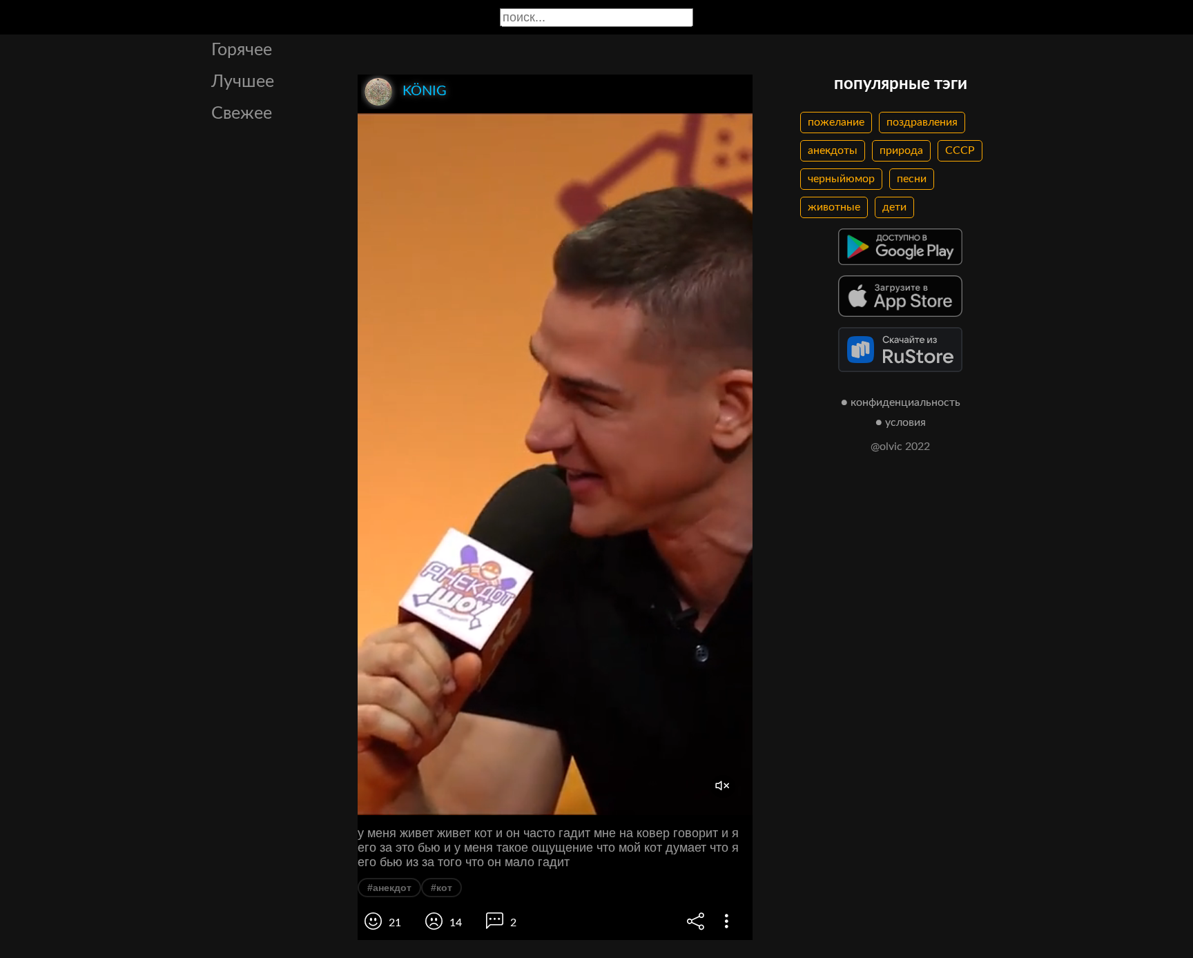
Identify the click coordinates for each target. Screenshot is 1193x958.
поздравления (922, 122)
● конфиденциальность (900, 402)
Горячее (241, 50)
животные (834, 207)
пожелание (836, 122)
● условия (900, 422)
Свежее (241, 113)
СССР (960, 150)
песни (912, 178)
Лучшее (242, 81)
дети (894, 207)
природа (901, 150)
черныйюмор (841, 178)
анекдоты (832, 150)
